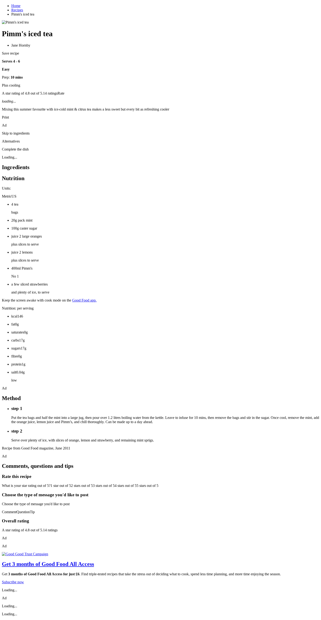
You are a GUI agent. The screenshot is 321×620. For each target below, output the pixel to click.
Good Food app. (84, 300)
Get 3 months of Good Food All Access (48, 564)
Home (15, 6)
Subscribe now (13, 582)
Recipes (17, 10)
